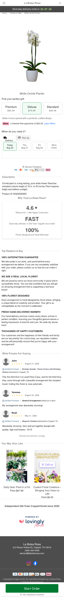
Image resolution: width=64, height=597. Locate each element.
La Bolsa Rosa (32, 3)
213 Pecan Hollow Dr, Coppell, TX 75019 (32, 547)
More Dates (54, 146)
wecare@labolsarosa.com (32, 553)
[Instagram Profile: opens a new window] (29, 563)
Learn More (49, 123)
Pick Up (25, 137)
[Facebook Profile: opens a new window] (35, 563)
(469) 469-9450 (32, 550)
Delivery (9, 139)
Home (4, 13)
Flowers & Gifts (15, 13)
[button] (57, 590)
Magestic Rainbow (30, 421)
